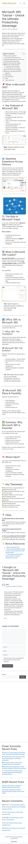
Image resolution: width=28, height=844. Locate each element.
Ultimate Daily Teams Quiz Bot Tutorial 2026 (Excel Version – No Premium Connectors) (13, 758)
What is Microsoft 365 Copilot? (13, 63)
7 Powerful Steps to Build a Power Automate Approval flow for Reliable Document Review (12, 772)
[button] (20, 3)
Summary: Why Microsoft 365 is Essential (13, 72)
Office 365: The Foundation (13, 66)
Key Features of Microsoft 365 (12, 57)
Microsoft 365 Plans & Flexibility (13, 69)
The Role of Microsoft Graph (12, 61)
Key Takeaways (9, 76)
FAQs (6, 78)
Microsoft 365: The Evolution (13, 67)
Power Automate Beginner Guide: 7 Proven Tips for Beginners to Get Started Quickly (15, 550)
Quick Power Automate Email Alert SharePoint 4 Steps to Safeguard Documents (14, 555)
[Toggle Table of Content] (23, 54)
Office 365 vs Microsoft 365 (12, 64)
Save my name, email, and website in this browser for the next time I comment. (14, 659)
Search (4, 674)
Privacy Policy (14, 841)
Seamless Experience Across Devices (14, 59)
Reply (5, 618)
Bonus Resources (10, 80)
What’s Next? (8, 75)
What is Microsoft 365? (11, 56)
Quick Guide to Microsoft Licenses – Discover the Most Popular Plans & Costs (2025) (13, 791)
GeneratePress (14, 838)
